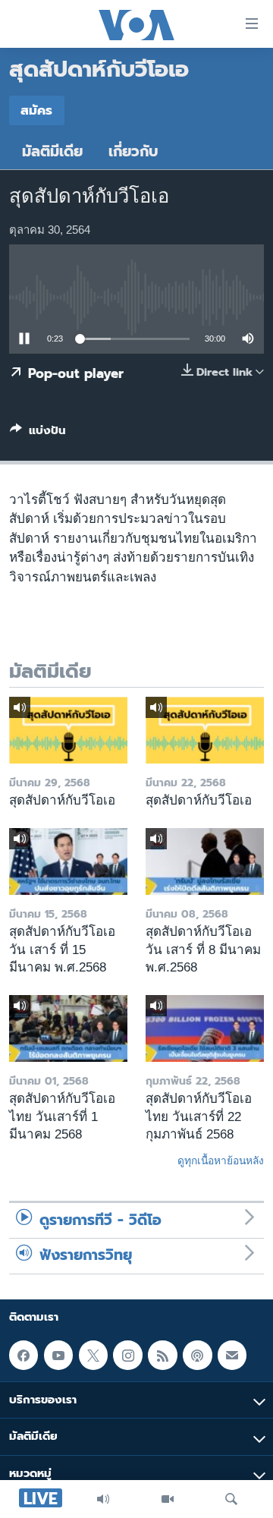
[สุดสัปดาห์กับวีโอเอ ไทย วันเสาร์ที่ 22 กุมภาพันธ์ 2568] (205, 1028)
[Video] (167, 1499)
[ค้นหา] (231, 1499)
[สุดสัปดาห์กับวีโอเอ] (68, 730)
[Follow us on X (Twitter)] (93, 1354)
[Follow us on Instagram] (127, 1354)
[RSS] (162, 1354)
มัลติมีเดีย (52, 151)
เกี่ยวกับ (133, 151)
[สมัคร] (232, 1354)
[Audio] (103, 1499)
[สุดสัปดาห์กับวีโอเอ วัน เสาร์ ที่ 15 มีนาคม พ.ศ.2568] (68, 861)
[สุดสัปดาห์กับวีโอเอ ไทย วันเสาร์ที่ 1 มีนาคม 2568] (68, 1028)
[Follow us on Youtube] (58, 1354)
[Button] (38, 433)
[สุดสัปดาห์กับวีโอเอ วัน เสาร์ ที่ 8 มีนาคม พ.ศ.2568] (205, 861)
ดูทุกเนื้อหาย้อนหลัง (220, 1160)
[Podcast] (197, 1354)
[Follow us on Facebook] (23, 1354)
